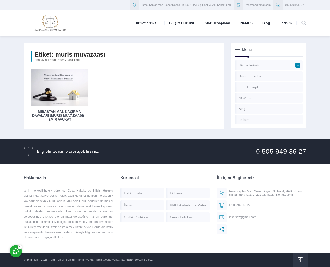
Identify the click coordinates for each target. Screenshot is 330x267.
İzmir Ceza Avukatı (108, 259)
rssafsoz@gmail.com (258, 4)
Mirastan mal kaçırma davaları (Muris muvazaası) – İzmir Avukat (59, 115)
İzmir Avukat (85, 259)
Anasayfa (41, 60)
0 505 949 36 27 (294, 4)
